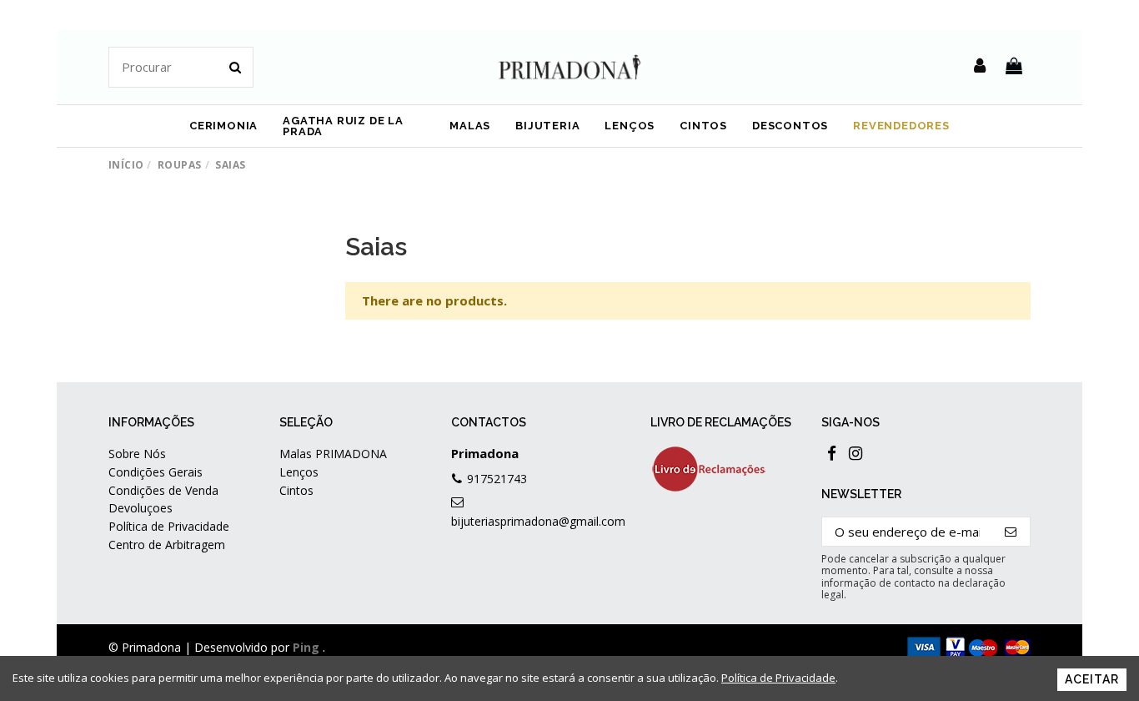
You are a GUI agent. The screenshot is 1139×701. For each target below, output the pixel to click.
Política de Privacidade (168, 526)
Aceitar (1092, 679)
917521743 (497, 479)
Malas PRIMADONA (333, 453)
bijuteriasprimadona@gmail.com (538, 521)
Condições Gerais (155, 472)
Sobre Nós (137, 453)
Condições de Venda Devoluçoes (163, 499)
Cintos (296, 490)
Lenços (299, 472)
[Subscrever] (1011, 532)
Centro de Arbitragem (166, 544)
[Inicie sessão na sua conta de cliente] (980, 67)
